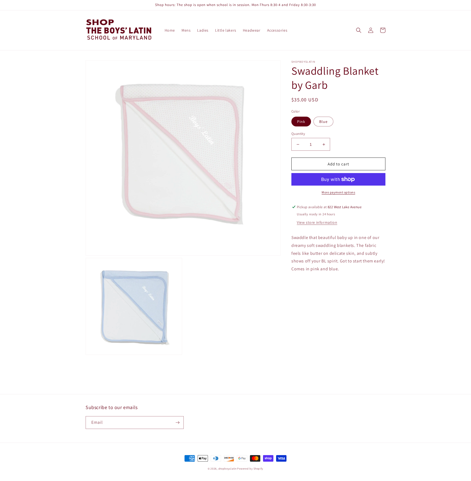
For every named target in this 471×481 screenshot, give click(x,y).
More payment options (338, 192)
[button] (359, 30)
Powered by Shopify (250, 468)
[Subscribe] (177, 422)
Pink (301, 121)
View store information (317, 222)
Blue (323, 121)
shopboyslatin (227, 468)
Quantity (298, 133)
